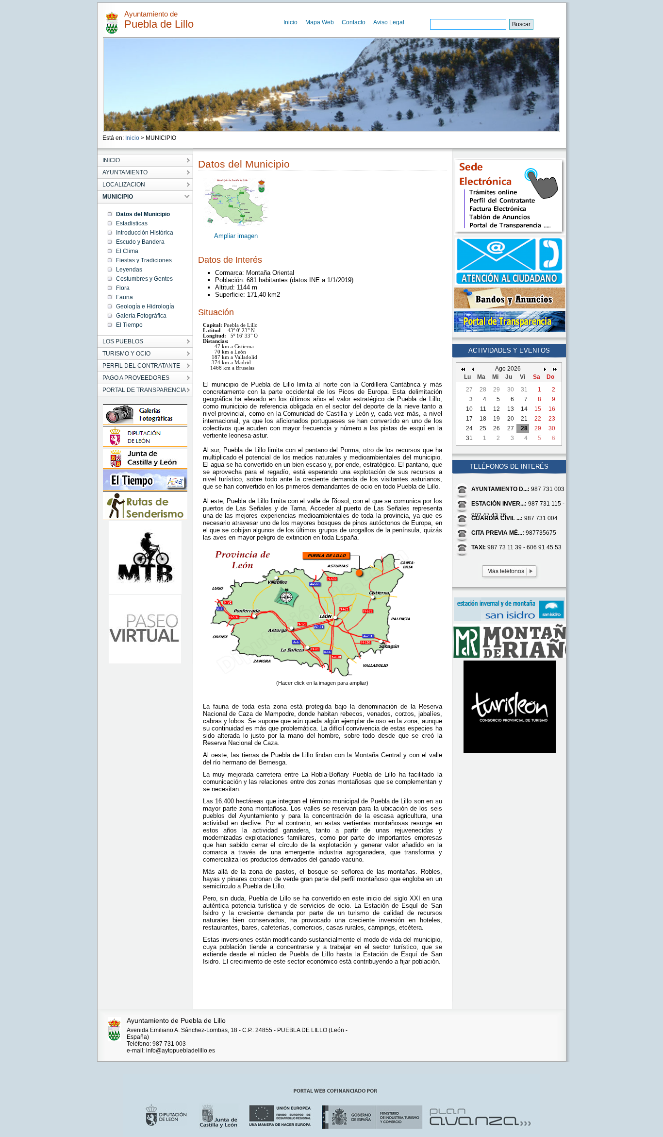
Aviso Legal (388, 22)
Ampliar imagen (236, 235)
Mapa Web (319, 22)
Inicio (290, 22)
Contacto (353, 22)
